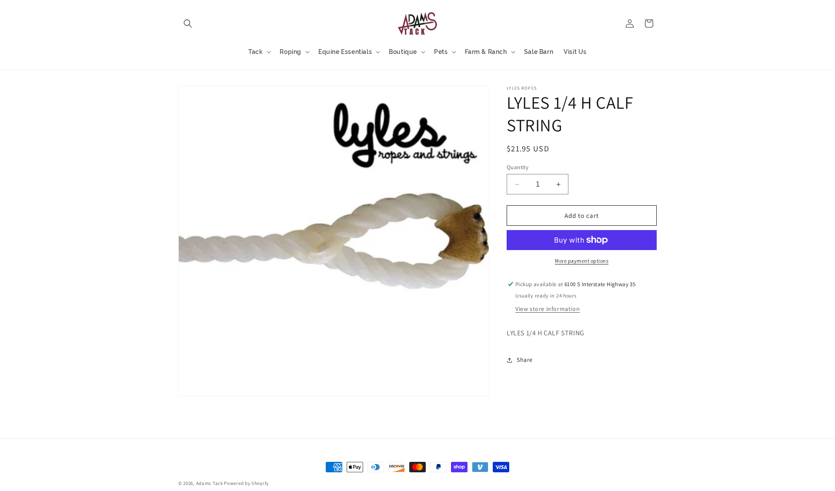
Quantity (517, 167)
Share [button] (525, 360)
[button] (187, 23)
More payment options (581, 260)
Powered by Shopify (246, 483)
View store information (547, 309)
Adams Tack (209, 483)
